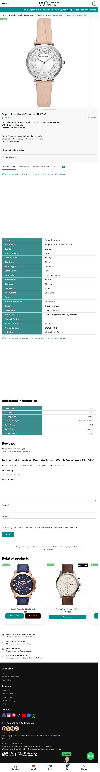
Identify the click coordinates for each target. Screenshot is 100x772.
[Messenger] (29, 715)
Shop (4, 704)
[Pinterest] (14, 715)
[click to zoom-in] (44, 63)
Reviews (59, 167)
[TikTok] (19, 715)
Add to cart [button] (14, 616)
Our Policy (6, 680)
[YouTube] (23, 715)
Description (23, 167)
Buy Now (33, 616)
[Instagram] (9, 715)
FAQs (4, 673)
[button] (94, 4)
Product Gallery (9, 167)
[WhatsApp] (34, 716)
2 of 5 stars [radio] (7, 474)
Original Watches (73, 547)
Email (5, 516)
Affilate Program (9, 694)
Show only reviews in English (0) (16, 452)
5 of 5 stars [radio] (19, 474)
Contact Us (7, 697)
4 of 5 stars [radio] (15, 474)
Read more (67, 617)
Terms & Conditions (10, 677)
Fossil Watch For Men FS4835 (23, 609)
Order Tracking (8, 700)
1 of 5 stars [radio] (3, 474)
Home (4, 15)
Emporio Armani (15, 15)
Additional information (41, 167)
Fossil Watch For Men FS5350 (67, 609)
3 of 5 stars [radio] (11, 474)
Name (6, 505)
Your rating (8, 470)
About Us (6, 690)
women (50, 549)
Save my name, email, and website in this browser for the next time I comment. (41, 527)
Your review (8, 479)
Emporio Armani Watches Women (37, 15)
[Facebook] (4, 715)
